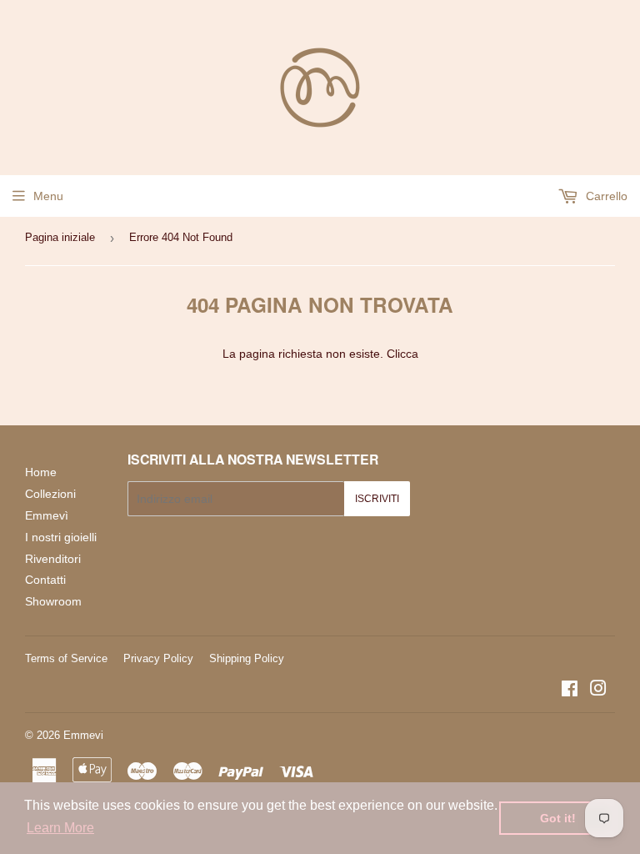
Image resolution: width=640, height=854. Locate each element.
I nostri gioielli (61, 537)
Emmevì (46, 515)
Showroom (53, 601)
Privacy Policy (158, 658)
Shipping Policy (246, 658)
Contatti (45, 579)
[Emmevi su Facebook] (569, 690)
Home (41, 472)
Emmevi (83, 735)
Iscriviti (377, 499)
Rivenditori (53, 558)
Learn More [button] (60, 828)
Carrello (605, 196)
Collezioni (50, 493)
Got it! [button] (558, 818)
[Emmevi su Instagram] (598, 690)
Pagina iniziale (60, 237)
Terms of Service (66, 658)
